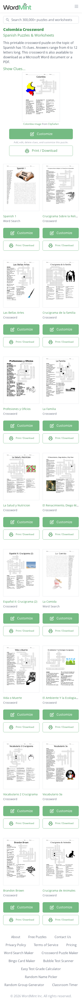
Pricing (71, 945)
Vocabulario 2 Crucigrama (20, 794)
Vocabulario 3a (52, 794)
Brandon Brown (13, 890)
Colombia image (32, 124)
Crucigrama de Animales (59, 890)
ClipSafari (53, 124)
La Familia (49, 409)
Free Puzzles (37, 937)
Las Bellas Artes (13, 313)
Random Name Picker (41, 977)
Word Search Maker (19, 953)
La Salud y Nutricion (16, 505)
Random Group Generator (24, 985)
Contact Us (63, 937)
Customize (44, 134)
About (15, 937)
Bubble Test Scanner (58, 961)
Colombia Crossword (23, 29)
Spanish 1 (9, 216)
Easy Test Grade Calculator (41, 969)
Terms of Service (46, 945)
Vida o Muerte (12, 698)
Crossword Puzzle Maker (60, 953)
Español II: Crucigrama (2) (20, 601)
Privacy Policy (16, 945)
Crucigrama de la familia (59, 313)
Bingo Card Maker (22, 961)
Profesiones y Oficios (17, 409)
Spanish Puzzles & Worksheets (28, 35)
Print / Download (44, 150)
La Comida (50, 601)
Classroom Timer (65, 985)
